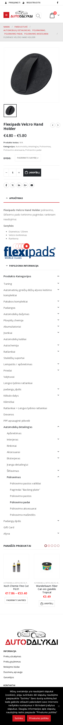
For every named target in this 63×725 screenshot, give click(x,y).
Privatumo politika (38, 718)
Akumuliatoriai (12, 326)
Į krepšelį (34, 172)
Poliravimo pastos (20, 496)
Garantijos (9, 677)
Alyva (7, 533)
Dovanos (9, 414)
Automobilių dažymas (16, 314)
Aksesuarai (13, 452)
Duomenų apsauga (13, 672)
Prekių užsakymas (12, 656)
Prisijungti (14, 2)
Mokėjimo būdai (12, 666)
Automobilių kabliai (15, 339)
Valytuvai (9, 376)
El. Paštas (31, 185)
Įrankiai (8, 333)
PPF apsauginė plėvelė (17, 420)
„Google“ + (25, 185)
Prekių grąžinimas (12, 661)
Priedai (8, 370)
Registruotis (34, 2)
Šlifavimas (13, 471)
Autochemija (11, 345)
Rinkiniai (12, 445)
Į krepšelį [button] (17, 603)
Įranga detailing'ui (17, 464)
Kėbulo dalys (11, 395)
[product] (16, 566)
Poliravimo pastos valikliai (25, 483)
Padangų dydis (12, 521)
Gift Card (9, 527)
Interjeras (12, 439)
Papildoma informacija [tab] (23, 265)
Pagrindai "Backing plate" (25, 489)
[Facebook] (57, 2)
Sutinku (19, 718)
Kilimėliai (9, 402)
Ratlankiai (9, 351)
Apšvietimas (14, 433)
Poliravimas (45, 146)
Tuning (8, 283)
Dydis (7, 158)
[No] (58, 706)
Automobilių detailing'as (27, 146)
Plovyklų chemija (13, 320)
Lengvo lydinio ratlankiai (18, 383)
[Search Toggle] (38, 16)
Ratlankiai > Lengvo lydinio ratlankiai (25, 408)
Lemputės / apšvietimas (18, 364)
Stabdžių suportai (14, 358)
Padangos (9, 307)
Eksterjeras (13, 458)
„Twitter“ (12, 185)
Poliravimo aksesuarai (14, 150)
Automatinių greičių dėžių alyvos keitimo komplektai (28, 292)
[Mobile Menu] (6, 15)
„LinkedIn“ (19, 185)
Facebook (6, 185)
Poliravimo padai (33, 150)
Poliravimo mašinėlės (22, 514)
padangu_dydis (12, 389)
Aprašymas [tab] (16, 198)
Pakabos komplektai (16, 301)
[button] (45, 546)
